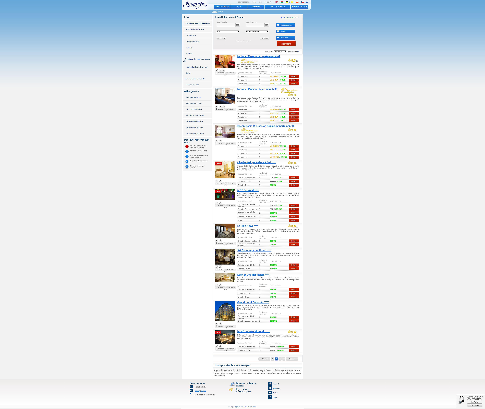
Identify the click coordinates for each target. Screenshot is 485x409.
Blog (254, 2)
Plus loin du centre (192, 85)
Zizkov (188, 73)
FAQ (260, 2)
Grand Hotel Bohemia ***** (253, 302)
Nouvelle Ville (191, 35)
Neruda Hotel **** (247, 225)
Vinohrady (189, 53)
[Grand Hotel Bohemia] (225, 321)
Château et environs (193, 41)
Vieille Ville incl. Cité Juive (195, 29)
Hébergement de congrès (195, 133)
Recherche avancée (288, 17)
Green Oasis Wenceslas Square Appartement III (266, 126)
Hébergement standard (194, 103)
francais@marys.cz (200, 391)
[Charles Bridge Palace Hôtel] (225, 179)
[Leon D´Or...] (225, 283)
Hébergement (222, 7)
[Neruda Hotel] (225, 238)
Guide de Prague (277, 7)
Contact (267, 2)
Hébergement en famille (194, 121)
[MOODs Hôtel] (225, 201)
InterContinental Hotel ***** (253, 331)
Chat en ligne (474, 405)
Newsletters (243, 2)
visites (239, 7)
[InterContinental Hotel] (225, 344)
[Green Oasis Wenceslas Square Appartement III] (225, 138)
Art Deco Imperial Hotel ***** (254, 250)
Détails (293, 76)
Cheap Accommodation (194, 109)
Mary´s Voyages (235, 407)
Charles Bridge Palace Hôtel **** (256, 162)
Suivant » (292, 359)
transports (256, 7)
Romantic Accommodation (195, 115)
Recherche (286, 44)
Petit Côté (189, 47)
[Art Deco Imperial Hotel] (225, 265)
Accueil (214, 12)
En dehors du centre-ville (195, 79)
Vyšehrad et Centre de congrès (197, 67)
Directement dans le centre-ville (197, 23)
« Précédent (264, 359)
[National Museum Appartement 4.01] (225, 68)
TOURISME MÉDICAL (299, 7)
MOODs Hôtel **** (248, 190)
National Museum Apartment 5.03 (257, 89)
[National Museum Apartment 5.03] (225, 104)
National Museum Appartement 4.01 (258, 56)
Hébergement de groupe (194, 127)
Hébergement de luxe (193, 97)
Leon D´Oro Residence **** (253, 274)
